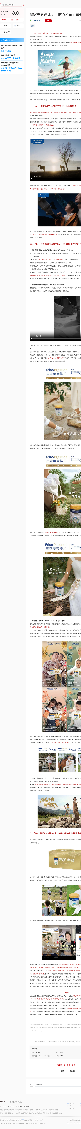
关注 (48, 20)
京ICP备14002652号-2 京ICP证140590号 (11, 1120)
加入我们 (19, 1106)
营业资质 (27, 1106)
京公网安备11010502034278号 (34, 1120)
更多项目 (12, 40)
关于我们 (3, 1106)
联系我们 (11, 1106)
